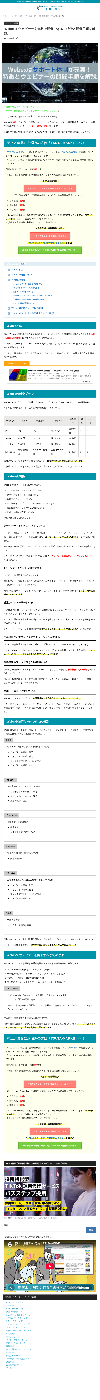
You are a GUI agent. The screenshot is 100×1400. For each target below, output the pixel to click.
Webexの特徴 (16, 280)
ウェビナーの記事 (11, 23)
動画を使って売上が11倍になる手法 (47, 242)
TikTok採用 (8, 1218)
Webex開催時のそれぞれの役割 (25, 308)
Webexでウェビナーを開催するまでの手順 (31, 313)
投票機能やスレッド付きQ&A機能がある (28, 299)
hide (23, 264)
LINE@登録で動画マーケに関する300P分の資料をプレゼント (50, 250)
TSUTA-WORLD (69, 152)
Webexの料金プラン (20, 275)
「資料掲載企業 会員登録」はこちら (50, 236)
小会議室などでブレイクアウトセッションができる (32, 295)
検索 (6, 1225)
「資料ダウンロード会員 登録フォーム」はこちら (49, 188)
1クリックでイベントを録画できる (25, 288)
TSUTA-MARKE (15, 152)
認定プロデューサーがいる (22, 292)
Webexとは (15, 270)
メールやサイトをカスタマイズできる (27, 284)
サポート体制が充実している (23, 303)
